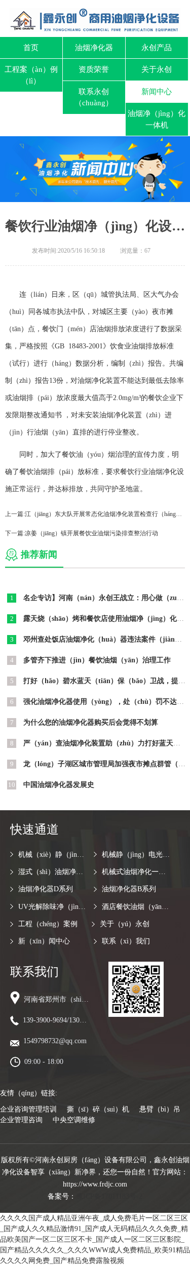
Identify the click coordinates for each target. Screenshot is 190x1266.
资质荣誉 (94, 69)
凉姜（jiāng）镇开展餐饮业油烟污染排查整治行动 (91, 533)
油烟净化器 (94, 48)
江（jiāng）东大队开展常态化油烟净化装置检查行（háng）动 (106, 514)
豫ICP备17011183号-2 (109, 1196)
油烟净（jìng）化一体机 (156, 119)
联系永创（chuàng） (93, 97)
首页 (31, 48)
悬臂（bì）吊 (159, 1109)
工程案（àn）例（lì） (31, 75)
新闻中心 (156, 92)
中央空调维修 (74, 1120)
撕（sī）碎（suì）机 (98, 1109)
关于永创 (156, 69)
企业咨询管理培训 (28, 1109)
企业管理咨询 (21, 1120)
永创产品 (156, 48)
